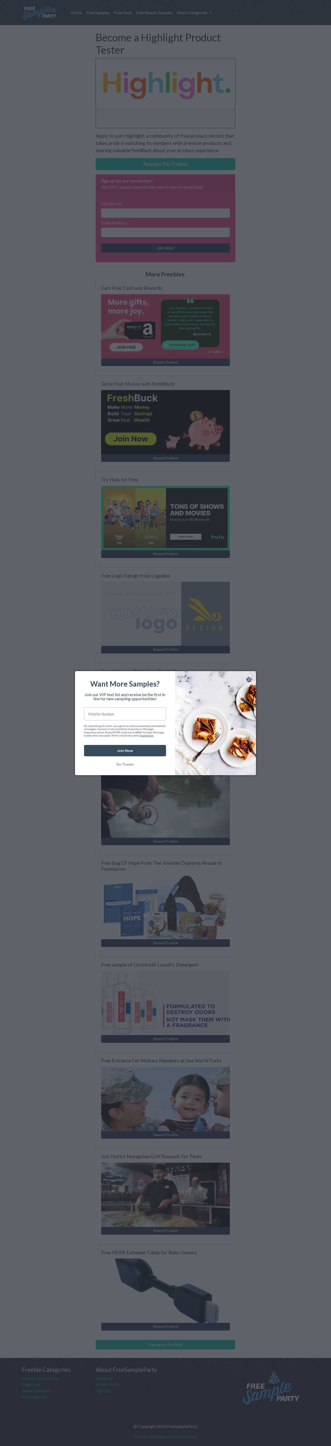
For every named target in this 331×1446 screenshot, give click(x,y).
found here (146, 735)
